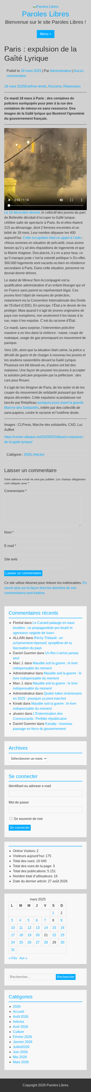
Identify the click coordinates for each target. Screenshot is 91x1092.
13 (38, 927)
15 (54, 927)
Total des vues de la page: (33, 866)
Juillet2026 (21, 1047)
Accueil (18, 1011)
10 (13, 927)
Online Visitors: (25, 851)
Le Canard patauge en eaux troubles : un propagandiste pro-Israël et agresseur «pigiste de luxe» (43, 628)
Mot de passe (19, 802)
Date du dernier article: (30, 881)
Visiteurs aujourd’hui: (29, 856)
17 (13, 935)
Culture (18, 1032)
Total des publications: (30, 871)
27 (38, 942)
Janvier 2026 (22, 1042)
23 (62, 935)
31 (13, 950)
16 (62, 927)
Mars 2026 (21, 1062)
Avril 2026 (20, 1026)
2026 (28, 454)
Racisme (55, 86)
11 (21, 927)
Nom (9, 532)
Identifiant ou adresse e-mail (30, 786)
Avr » (23, 958)
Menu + (45, 34)
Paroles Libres (45, 14)
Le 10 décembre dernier (22, 212)
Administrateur (61, 71)
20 (38, 935)
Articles (38, 454)
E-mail (10, 546)
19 (29, 935)
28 (46, 942)
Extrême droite (36, 86)
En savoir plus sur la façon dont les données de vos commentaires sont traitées (45, 588)
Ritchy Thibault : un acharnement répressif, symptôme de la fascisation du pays (42, 643)
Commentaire (15, 491)
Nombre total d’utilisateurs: (33, 876)
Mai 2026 (20, 1057)
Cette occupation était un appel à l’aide (52, 238)
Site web (10, 559)
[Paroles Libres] (45, 6)
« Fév (13, 958)
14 (46, 927)
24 (13, 942)
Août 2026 (20, 1016)
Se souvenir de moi (28, 819)
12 (29, 927)
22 (54, 935)
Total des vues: (24, 861)
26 (29, 942)
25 (21, 942)
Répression (72, 86)
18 (21, 935)
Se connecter (20, 827)
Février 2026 (22, 1037)
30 (62, 942)
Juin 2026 (20, 1052)
